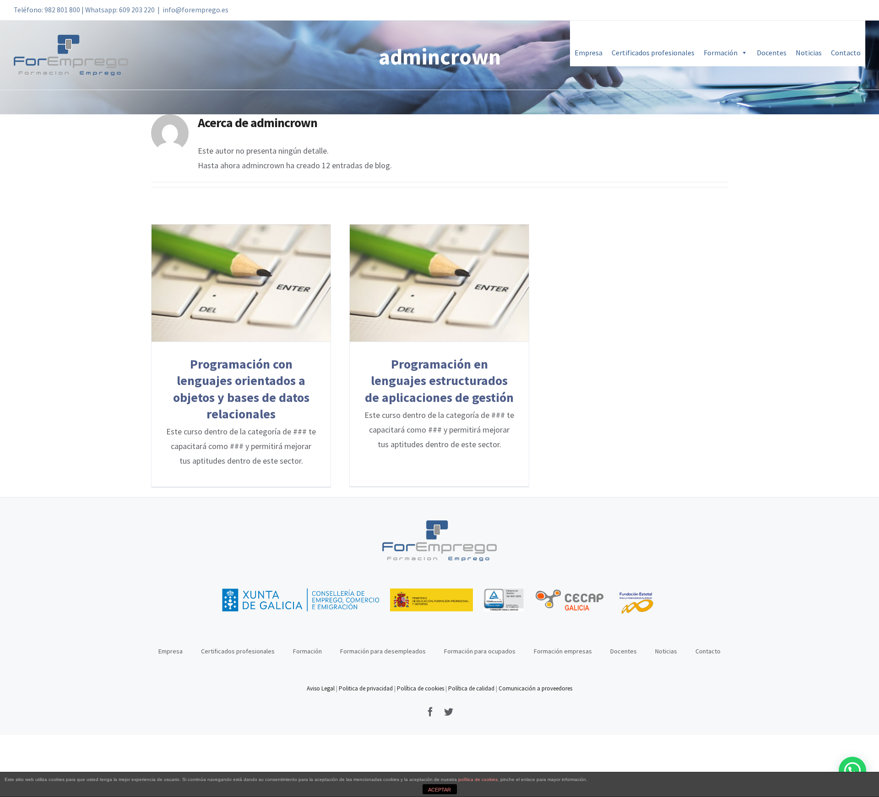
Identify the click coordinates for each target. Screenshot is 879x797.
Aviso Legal (321, 688)
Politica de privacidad (366, 688)
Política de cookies (420, 688)
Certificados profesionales (653, 52)
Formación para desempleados (383, 651)
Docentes (772, 52)
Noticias (809, 52)
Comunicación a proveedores (535, 688)
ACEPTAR (439, 789)
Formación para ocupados (479, 651)
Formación (721, 52)
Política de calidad (471, 688)
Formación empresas (563, 651)
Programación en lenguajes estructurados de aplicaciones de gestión (439, 283)
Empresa (588, 52)
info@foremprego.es (195, 9)
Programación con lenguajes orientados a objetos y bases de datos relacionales (241, 283)
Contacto (846, 52)
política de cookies (478, 779)
